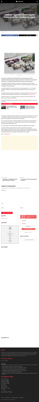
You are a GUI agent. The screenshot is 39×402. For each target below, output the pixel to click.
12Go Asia (28, 232)
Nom (2, 203)
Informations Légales (14, 397)
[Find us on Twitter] (3, 218)
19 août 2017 (19, 19)
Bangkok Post (7, 134)
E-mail (2, 207)
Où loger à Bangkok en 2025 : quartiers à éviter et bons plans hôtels (11, 107)
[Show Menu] (1, 1)
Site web (21, 207)
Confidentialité (21, 397)
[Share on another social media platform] (37, 35)
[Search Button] (37, 1)
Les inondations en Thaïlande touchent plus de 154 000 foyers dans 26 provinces (14, 370)
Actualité (24, 19)
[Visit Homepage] (19, 2)
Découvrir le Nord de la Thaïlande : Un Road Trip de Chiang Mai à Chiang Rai (13, 369)
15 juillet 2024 (28, 109)
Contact (2, 397)
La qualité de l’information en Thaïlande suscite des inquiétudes (12, 371)
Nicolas (14, 19)
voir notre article (31, 94)
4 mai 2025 (8, 109)
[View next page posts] (20, 112)
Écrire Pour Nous (7, 397)
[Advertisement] (19, 44)
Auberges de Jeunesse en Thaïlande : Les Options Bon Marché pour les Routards (30, 107)
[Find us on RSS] (6, 218)
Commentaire (3, 190)
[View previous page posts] (18, 112)
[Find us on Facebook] (1, 218)
